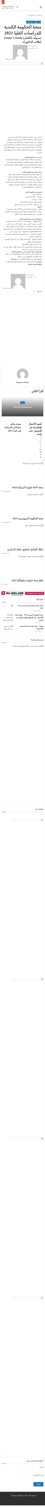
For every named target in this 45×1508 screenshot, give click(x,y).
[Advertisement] (22, 110)
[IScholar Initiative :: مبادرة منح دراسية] (10, 7)
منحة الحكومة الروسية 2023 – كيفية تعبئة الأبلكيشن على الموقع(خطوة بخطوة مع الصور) (29, 617)
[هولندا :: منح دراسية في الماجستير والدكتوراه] (7, 629)
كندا (38, 22)
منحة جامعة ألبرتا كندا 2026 (22, 407)
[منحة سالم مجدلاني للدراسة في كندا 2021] (7, 608)
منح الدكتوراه (31, 22)
